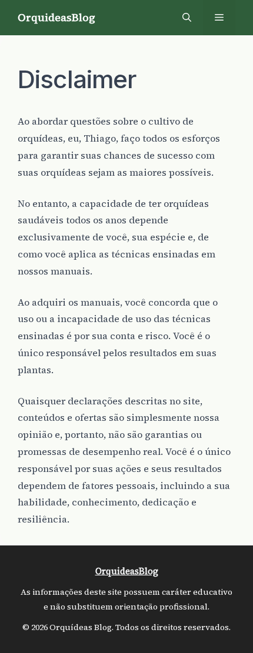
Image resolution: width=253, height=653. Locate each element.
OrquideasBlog (56, 17)
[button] (187, 17)
